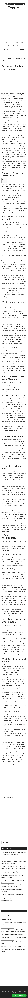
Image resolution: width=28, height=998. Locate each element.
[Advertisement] (14, 24)
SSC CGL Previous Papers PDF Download (12, 934)
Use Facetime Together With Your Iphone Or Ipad (13, 946)
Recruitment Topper (14, 5)
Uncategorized (10, 797)
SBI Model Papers (6, 915)
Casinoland (4, 927)
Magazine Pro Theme (16, 991)
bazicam (12, 522)
